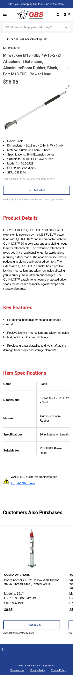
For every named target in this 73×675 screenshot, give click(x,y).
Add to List (39, 190)
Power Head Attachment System (29, 39)
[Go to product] (31, 548)
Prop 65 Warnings (23, 483)
